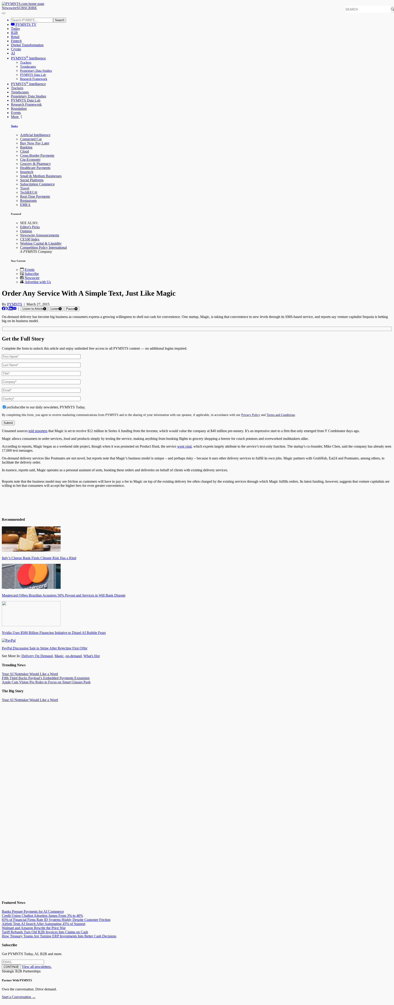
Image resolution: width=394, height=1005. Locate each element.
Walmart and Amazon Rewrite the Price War (34, 928)
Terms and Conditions (281, 415)
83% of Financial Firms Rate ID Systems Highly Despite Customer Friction (56, 920)
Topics (14, 126)
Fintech (16, 41)
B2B (14, 33)
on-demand (73, 656)
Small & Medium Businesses (41, 176)
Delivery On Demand (37, 656)
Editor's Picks (30, 227)
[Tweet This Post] (7, 308)
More (15, 117)
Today (15, 29)
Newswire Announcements (39, 235)
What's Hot (91, 656)
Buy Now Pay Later (34, 143)
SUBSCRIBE (27, 8)
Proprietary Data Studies (36, 70)
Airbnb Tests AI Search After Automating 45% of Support (43, 924)
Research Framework (33, 79)
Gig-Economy (30, 160)
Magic (59, 656)
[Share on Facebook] (3, 308)
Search (59, 20)
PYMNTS (14, 304)
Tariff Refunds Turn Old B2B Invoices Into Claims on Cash (45, 932)
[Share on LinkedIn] (11, 308)
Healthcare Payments (35, 168)
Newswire (9, 8)
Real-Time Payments (35, 196)
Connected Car (31, 139)
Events (16, 113)
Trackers (25, 62)
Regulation (19, 108)
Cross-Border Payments (37, 155)
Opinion (26, 231)
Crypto (16, 49)
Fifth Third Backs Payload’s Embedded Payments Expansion (46, 678)
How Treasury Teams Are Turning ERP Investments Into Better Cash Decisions (59, 936)
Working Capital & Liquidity (41, 243)
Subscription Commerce (37, 184)
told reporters (38, 431)
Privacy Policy (250, 415)
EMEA (25, 205)
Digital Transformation (27, 45)
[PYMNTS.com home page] (23, 4)
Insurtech (26, 172)
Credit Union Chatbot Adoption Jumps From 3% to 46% (42, 916)
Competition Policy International (43, 247)
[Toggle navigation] (3, 13)
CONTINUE (11, 967)
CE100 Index (29, 239)
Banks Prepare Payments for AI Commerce (33, 911)
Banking (26, 147)
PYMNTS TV (25, 24)
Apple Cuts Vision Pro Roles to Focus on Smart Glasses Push (46, 682)
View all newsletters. (37, 967)
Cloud (24, 151)
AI (13, 53)
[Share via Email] (14, 308)
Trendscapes (28, 66)
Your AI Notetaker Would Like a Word (30, 674)
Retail (15, 37)
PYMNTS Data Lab (33, 75)
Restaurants (28, 201)
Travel (24, 188)
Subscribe (32, 274)
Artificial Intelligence (35, 135)
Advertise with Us (38, 282)
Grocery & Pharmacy (35, 164)
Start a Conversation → (19, 997)
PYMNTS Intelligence (28, 58)
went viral (184, 446)
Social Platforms (32, 180)
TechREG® (28, 192)
